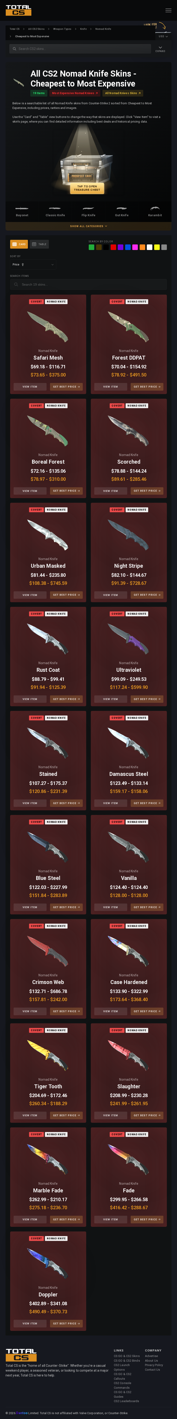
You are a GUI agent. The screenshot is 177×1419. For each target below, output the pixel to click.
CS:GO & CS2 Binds (127, 1360)
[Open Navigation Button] (168, 10)
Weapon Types (62, 29)
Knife (83, 29)
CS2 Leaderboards (126, 1401)
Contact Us (152, 1369)
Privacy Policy (154, 1365)
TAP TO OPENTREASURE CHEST (87, 188)
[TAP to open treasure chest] (88, 162)
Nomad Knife (103, 29)
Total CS (15, 29)
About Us (151, 1360)
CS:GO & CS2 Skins (127, 1356)
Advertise (151, 1356)
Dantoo (22, 1413)
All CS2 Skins (36, 29)
